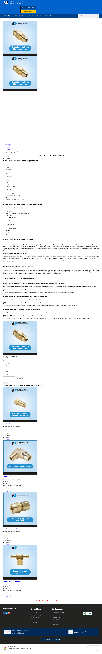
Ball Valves (55, 624)
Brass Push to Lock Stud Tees (11, 529)
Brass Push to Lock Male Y (10, 476)
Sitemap (35, 622)
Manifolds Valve (56, 617)
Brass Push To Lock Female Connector (13, 424)
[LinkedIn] (6, 613)
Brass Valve (55, 622)
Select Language (93, 650)
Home (7, 147)
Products (8, 149)
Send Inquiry (29, 11)
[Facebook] (4, 613)
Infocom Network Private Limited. (25, 648)
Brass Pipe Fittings (57, 619)
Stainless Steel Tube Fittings (59, 612)
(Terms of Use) (27, 646)
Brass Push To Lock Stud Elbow (11, 581)
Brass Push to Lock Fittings (12, 151)
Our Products (29, 15)
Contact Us (48, 15)
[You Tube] (9, 613)
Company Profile (18, 15)
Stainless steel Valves (58, 615)
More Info (39, 15)
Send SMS (57, 639)
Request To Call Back (7, 145)
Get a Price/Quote (7, 156)
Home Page (7, 15)
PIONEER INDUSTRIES (18, 2)
